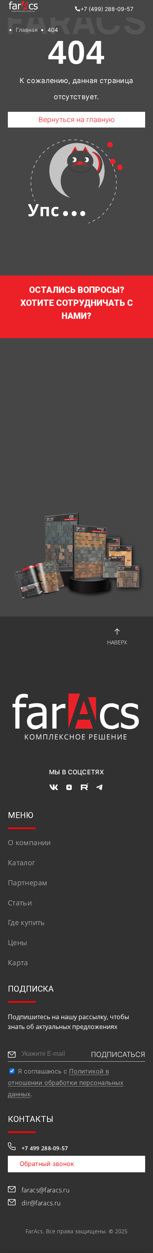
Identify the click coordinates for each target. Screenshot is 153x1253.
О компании (29, 842)
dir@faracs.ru (41, 1203)
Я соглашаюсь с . (66, 1082)
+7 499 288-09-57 (45, 1148)
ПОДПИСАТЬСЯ (118, 1054)
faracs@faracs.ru (45, 1190)
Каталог (22, 862)
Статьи (20, 902)
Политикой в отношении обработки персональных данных (66, 1082)
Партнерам (27, 882)
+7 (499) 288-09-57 (106, 9)
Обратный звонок (47, 1164)
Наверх (117, 642)
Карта (18, 962)
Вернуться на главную (76, 119)
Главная (27, 29)
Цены (17, 942)
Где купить (26, 922)
